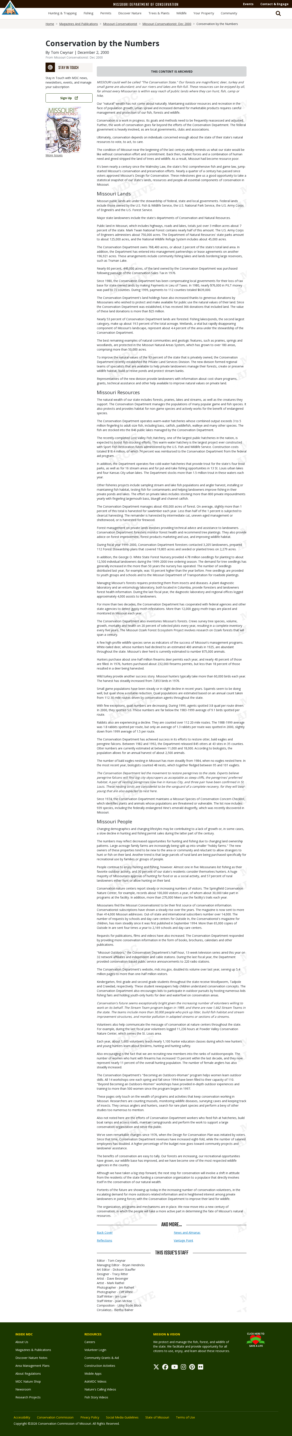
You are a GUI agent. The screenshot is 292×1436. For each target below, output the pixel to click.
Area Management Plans (32, 1366)
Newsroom (23, 1389)
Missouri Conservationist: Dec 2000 (166, 24)
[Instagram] (183, 1368)
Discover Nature (130, 13)
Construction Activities (99, 1366)
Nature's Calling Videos (100, 1389)
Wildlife (181, 13)
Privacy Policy (89, 1417)
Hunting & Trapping (62, 13)
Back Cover (105, 1232)
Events (248, 4)
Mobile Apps (93, 1373)
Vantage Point (183, 1240)
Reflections (104, 1240)
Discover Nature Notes (31, 1358)
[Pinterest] (192, 1368)
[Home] (10, 12)
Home (50, 24)
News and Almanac (187, 1232)
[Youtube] (174, 1368)
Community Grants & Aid (101, 1358)
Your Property (203, 13)
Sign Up (66, 98)
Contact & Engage (274, 4)
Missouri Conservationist (120, 24)
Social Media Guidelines (122, 1417)
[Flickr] (200, 1368)
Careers (89, 1342)
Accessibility (22, 1417)
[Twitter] (156, 1368)
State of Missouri (157, 1417)
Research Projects (28, 1397)
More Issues (54, 155)
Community (229, 13)
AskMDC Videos (95, 1381)
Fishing (88, 13)
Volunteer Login (95, 1350)
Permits (105, 13)
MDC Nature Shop (28, 1381)
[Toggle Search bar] (278, 13)
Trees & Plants (159, 13)
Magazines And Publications (78, 24)
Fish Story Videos (96, 1397)
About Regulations (28, 1373)
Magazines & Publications (33, 1350)
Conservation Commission (55, 1417)
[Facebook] (165, 1368)
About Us (21, 1342)
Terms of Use (185, 1417)
